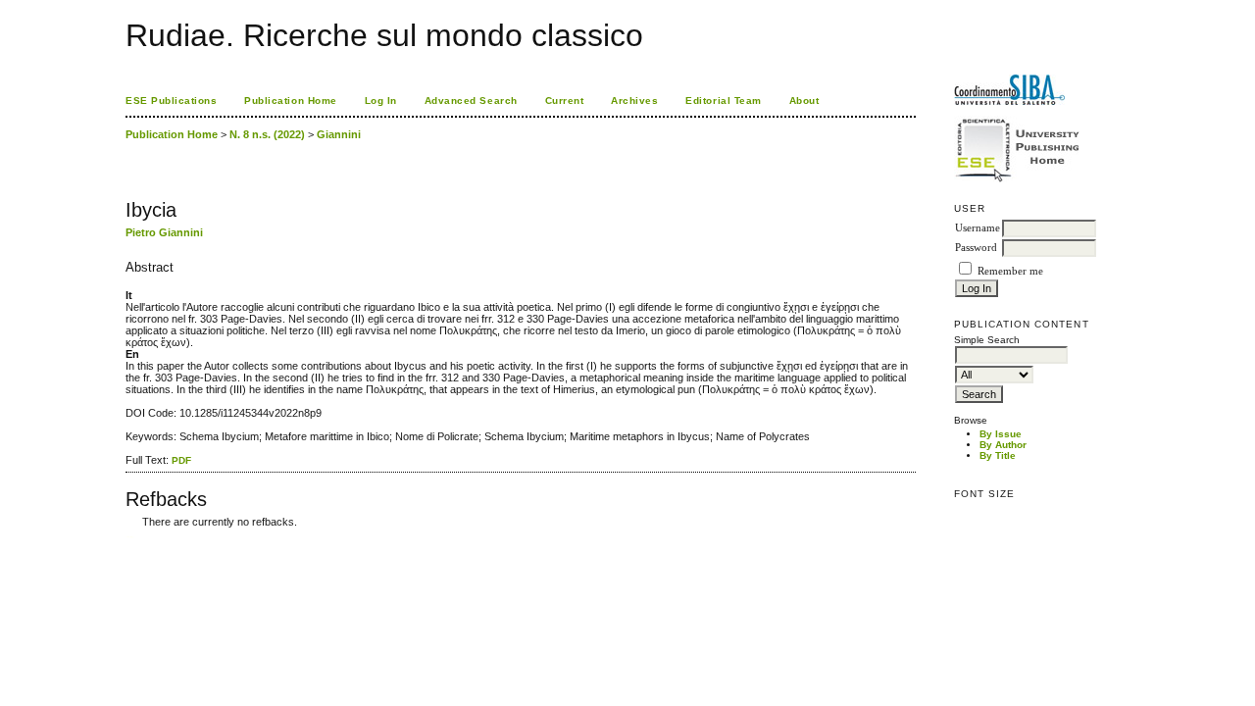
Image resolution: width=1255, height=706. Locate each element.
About (804, 100)
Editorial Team (723, 100)
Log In (381, 100)
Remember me (1010, 271)
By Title (997, 455)
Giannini (339, 134)
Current (564, 100)
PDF (181, 460)
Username (977, 228)
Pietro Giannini (164, 232)
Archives (634, 100)
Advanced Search (471, 100)
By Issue (1000, 434)
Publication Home (290, 100)
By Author (1003, 444)
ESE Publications (171, 100)
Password (976, 247)
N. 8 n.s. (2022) (267, 134)
